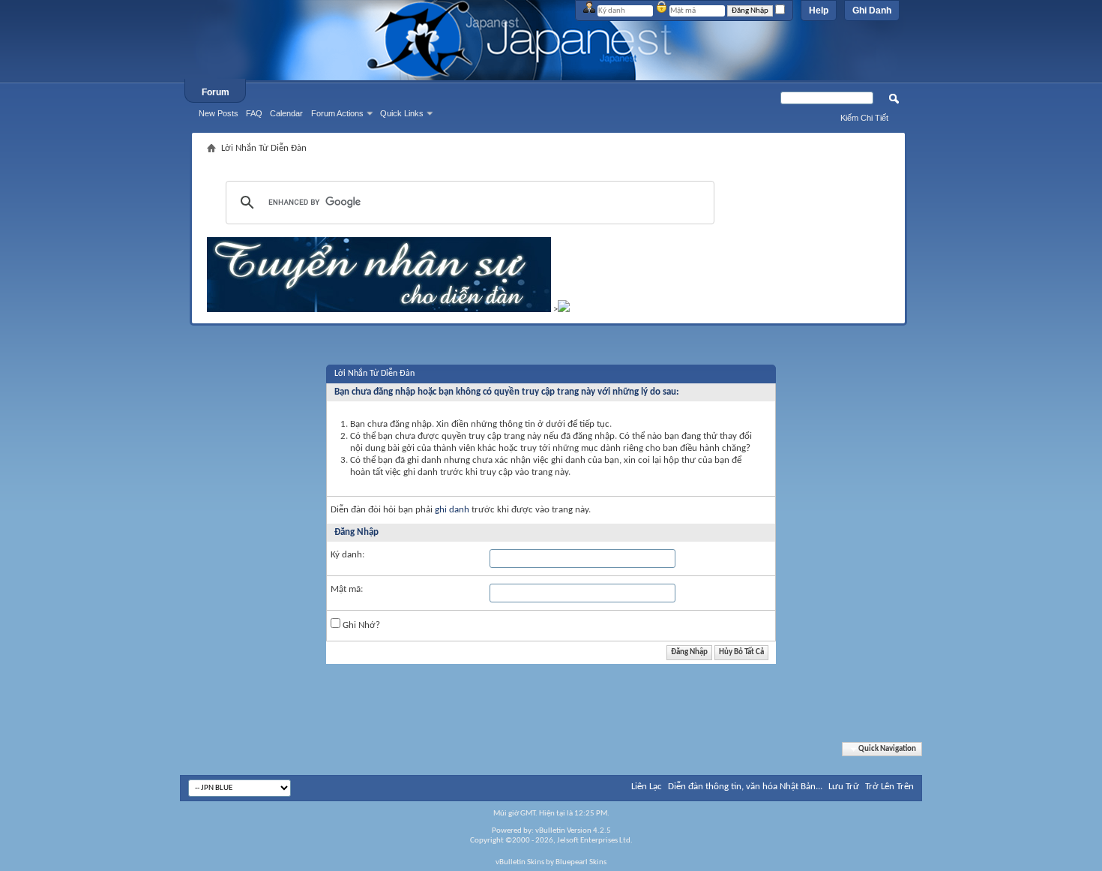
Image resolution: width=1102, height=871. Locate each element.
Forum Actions (337, 113)
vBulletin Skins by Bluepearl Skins (551, 862)
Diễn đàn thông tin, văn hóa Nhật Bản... (745, 786)
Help (818, 10)
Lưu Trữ (843, 786)
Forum (215, 92)
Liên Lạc (646, 786)
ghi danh (452, 510)
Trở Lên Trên (889, 786)
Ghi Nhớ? (360, 625)
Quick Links (402, 113)
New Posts (218, 113)
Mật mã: (347, 589)
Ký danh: (347, 555)
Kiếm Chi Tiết (864, 117)
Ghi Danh (871, 10)
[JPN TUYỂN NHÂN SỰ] (379, 309)
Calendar (286, 113)
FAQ (254, 113)
